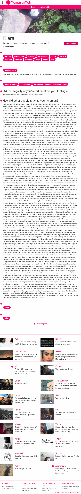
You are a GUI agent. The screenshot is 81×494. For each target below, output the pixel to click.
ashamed (28, 59)
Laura (17, 395)
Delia (17, 339)
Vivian (58, 424)
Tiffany (58, 438)
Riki (57, 395)
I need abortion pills (40, 6)
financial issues (10, 84)
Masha (18, 424)
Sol (56, 409)
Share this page (41, 324)
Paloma (18, 409)
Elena (17, 380)
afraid (45, 59)
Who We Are (6, 483)
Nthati (58, 339)
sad (52, 59)
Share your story (71, 43)
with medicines (10, 70)
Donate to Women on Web (49, 484)
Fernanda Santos (63, 380)
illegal (7, 307)
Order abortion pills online (28, 484)
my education (25, 84)
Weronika (59, 351)
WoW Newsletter (68, 483)
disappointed (19, 56)
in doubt (18, 59)
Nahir (17, 465)
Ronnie (58, 453)
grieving (8, 56)
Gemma (59, 366)
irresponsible (43, 56)
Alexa (17, 438)
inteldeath (19, 453)
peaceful (31, 56)
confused (8, 59)
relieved (63, 56)
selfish (53, 56)
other (7, 318)
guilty (38, 59)
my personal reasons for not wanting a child (50, 84)
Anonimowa (60, 465)
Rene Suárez (20, 351)
